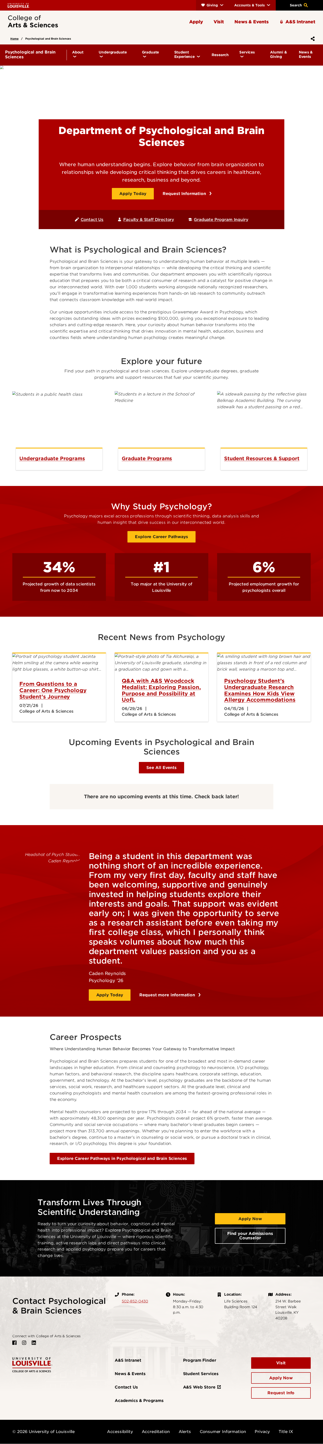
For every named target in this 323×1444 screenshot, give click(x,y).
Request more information (167, 995)
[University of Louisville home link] (19, 5)
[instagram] (24, 1343)
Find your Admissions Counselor (250, 1235)
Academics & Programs (139, 1400)
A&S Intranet (128, 1360)
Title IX (286, 1431)
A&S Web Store (199, 1387)
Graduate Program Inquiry (221, 219)
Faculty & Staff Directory (148, 219)
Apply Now (250, 1218)
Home (14, 38)
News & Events (130, 1373)
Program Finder (199, 1360)
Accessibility (120, 1431)
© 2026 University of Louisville (43, 1431)
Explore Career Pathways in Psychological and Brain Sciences (122, 1158)
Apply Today (132, 193)
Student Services (201, 1373)
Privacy (262, 1431)
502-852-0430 (135, 1301)
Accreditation (156, 1431)
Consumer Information (223, 1431)
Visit (281, 1363)
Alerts (185, 1431)
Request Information (185, 193)
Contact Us (92, 219)
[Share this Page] (311, 39)
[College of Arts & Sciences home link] (32, 1364)
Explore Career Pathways (161, 536)
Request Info (280, 1393)
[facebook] (14, 1343)
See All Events (161, 767)
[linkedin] (34, 1343)
